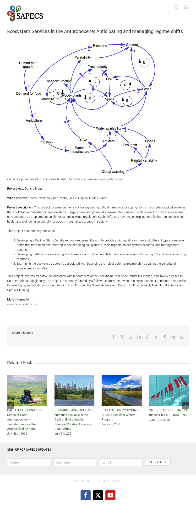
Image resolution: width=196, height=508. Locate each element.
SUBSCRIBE (158, 462)
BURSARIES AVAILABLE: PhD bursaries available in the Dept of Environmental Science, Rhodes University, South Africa (74, 419)
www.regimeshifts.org (107, 179)
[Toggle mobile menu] (186, 7)
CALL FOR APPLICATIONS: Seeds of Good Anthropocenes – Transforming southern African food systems (25, 419)
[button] (10, 405)
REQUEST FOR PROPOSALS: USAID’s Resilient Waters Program (121, 414)
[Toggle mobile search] (176, 7)
